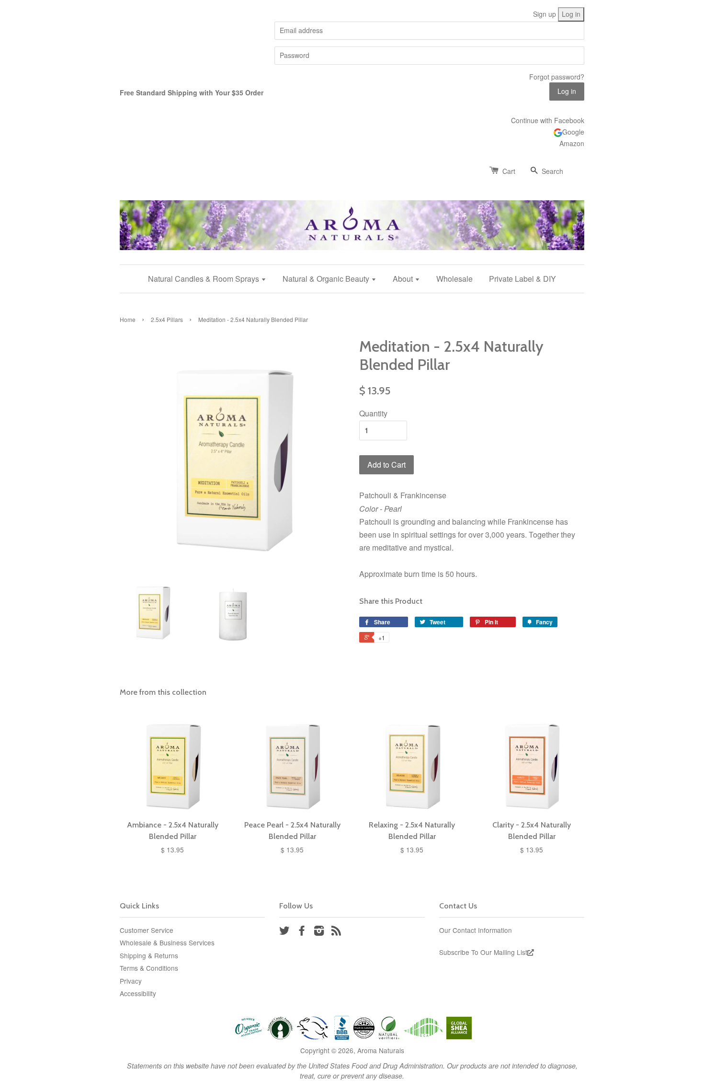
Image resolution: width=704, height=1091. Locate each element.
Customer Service (146, 930)
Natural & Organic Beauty (327, 278)
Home (128, 319)
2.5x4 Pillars (167, 319)
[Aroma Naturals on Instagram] (319, 932)
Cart (508, 171)
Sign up (544, 14)
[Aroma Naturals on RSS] (336, 932)
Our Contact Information (475, 930)
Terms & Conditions (149, 968)
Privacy (131, 981)
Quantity (373, 413)
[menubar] (352, 278)
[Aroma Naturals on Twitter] (284, 932)
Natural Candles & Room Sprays (204, 278)
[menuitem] (210, 278)
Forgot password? (556, 76)
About (404, 278)
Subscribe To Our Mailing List (483, 952)
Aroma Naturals (380, 1050)
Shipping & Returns (149, 955)
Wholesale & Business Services (167, 942)
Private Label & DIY (522, 278)
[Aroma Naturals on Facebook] (301, 932)
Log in (571, 14)
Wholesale (454, 278)
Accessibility (138, 993)
